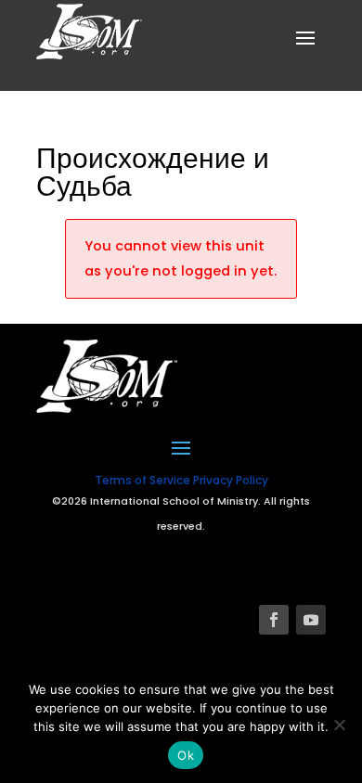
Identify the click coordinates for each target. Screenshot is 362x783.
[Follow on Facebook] (274, 620)
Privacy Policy (230, 480)
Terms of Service (142, 480)
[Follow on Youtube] (311, 620)
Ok (185, 755)
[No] (339, 724)
